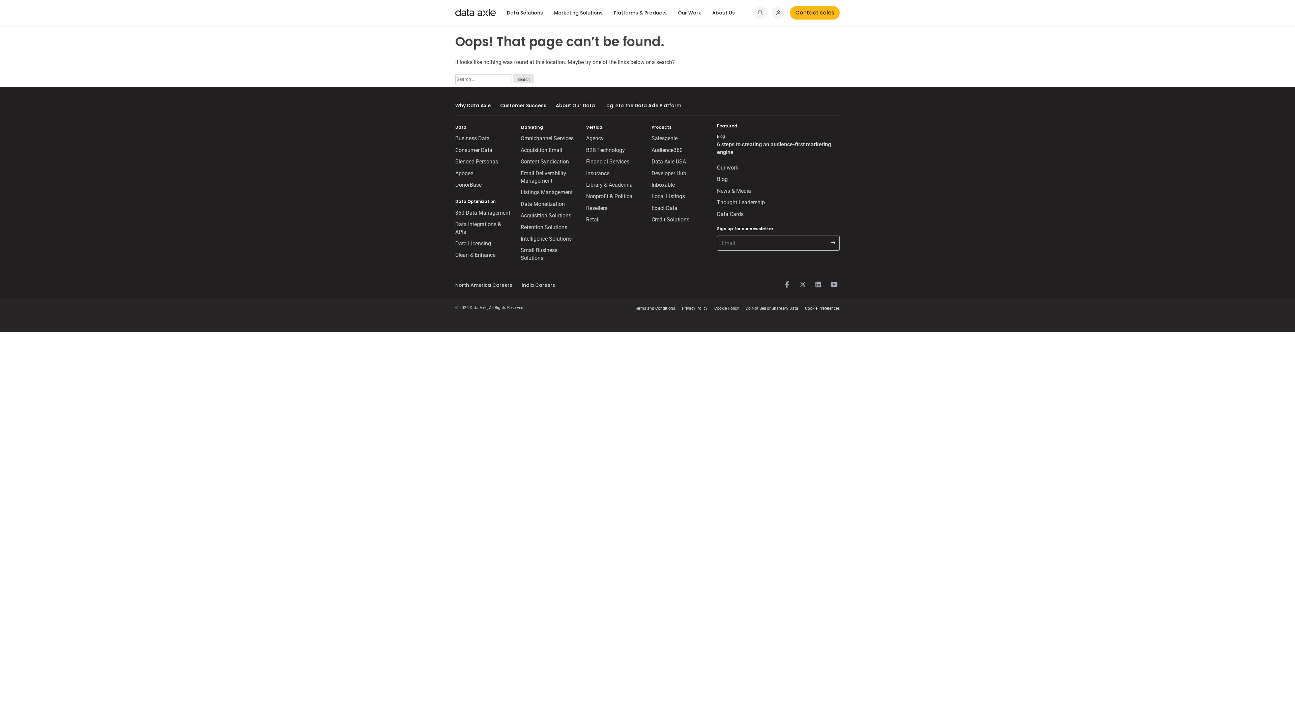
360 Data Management (482, 213)
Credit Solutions (670, 219)
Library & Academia (609, 185)
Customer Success (523, 105)
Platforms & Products (640, 12)
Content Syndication (545, 161)
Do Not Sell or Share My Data (772, 308)
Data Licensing (473, 243)
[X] (803, 285)
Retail (593, 219)
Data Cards (730, 214)
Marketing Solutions (578, 12)
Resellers (596, 208)
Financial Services (607, 161)
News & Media (734, 191)
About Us (723, 12)
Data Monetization (543, 204)
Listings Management (547, 192)
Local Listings (668, 196)
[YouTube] (834, 285)
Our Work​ (689, 12)
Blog (722, 179)
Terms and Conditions (655, 308)
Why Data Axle (473, 105)
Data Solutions (525, 12)
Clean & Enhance (475, 255)
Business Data (472, 138)
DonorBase (468, 185)
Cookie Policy (726, 308)
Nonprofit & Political (610, 196)
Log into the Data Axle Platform (642, 105)
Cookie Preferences (822, 308)
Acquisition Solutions (546, 215)
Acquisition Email (541, 150)
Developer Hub (669, 173)
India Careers (538, 285)
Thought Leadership (741, 202)
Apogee (464, 173)
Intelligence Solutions (546, 239)
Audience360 (667, 150)
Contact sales (814, 13)
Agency (595, 138)
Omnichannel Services (547, 138)
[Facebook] (787, 285)
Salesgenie (665, 138)
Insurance (597, 173)
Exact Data (665, 208)
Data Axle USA (669, 161)
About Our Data (575, 105)
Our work (727, 167)
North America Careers (483, 285)
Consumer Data (473, 150)
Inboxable (663, 185)
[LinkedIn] (818, 285)
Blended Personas (476, 161)
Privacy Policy (695, 308)
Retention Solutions (544, 227)
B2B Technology (605, 150)
